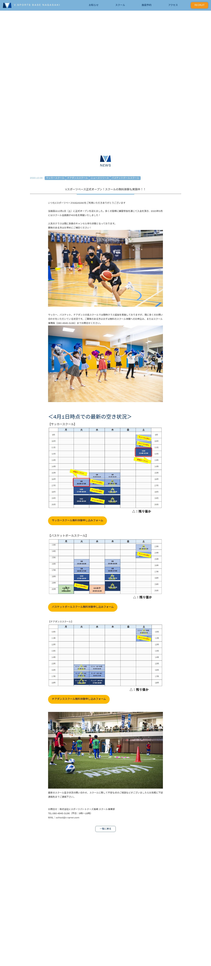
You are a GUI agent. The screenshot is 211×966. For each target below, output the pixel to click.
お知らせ (93, 5)
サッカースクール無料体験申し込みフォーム (77, 520)
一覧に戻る (105, 829)
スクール (120, 5)
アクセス (173, 5)
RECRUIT (199, 5)
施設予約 (146, 5)
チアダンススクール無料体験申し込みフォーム (79, 699)
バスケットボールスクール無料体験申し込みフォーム (83, 607)
